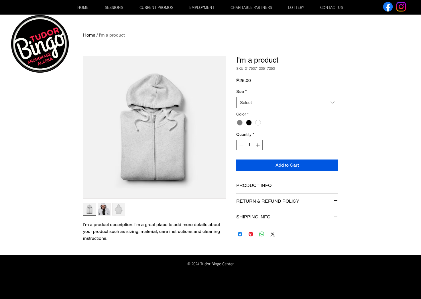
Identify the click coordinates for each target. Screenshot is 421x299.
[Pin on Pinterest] (250, 234)
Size (241, 91)
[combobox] (287, 102)
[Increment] (258, 145)
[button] (296, 7)
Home (89, 35)
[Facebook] (387, 6)
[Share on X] (272, 234)
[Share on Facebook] (240, 234)
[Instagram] (401, 6)
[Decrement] (240, 145)
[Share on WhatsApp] (261, 234)
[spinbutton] (249, 145)
